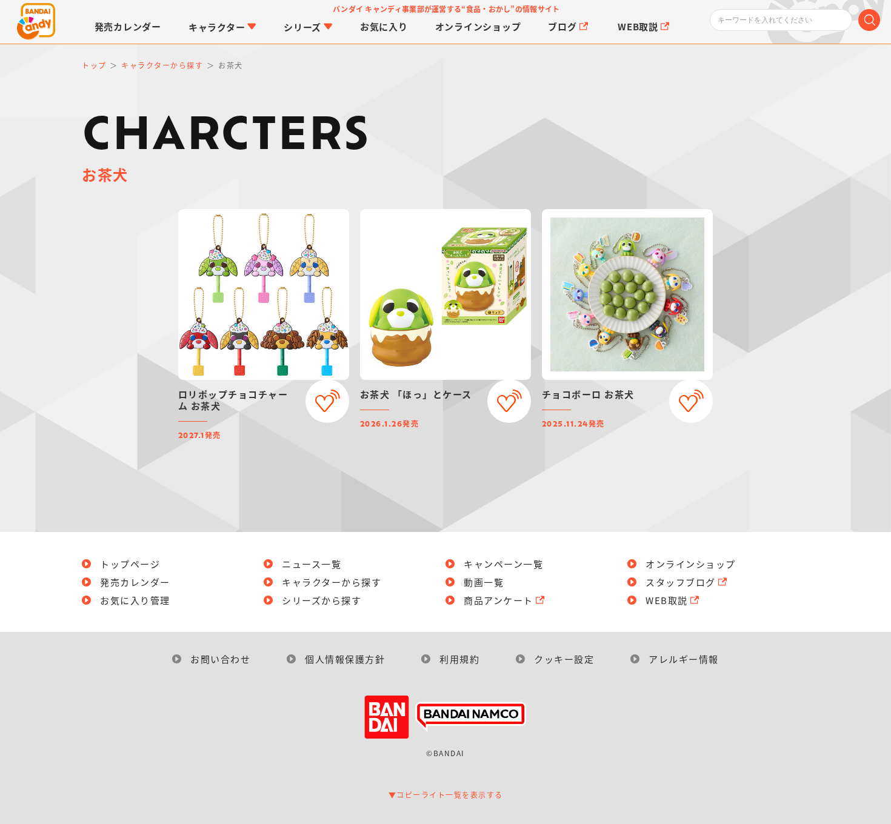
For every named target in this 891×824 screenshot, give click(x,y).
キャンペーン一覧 (503, 563)
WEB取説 (667, 600)
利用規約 (459, 659)
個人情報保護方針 (345, 659)
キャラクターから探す (331, 581)
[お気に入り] (327, 401)
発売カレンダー (135, 581)
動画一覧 (484, 581)
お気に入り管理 (135, 600)
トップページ (130, 563)
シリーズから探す (321, 600)
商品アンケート (498, 600)
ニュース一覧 (311, 563)
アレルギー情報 (684, 659)
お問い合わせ (220, 659)
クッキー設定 (564, 659)
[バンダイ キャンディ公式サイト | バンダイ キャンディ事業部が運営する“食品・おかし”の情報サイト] (36, 22)
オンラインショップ (691, 563)
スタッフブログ (681, 581)
